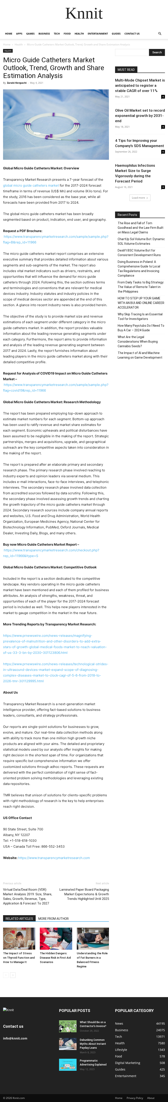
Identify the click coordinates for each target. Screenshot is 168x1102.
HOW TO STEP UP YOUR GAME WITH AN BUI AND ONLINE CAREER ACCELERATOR (141, 303)
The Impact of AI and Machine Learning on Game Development (140, 355)
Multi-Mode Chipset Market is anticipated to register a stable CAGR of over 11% (140, 85)
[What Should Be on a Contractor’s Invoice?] (68, 1026)
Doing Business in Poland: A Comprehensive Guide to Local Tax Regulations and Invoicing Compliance (139, 268)
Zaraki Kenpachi (16, 82)
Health (79, 33)
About (150, 1098)
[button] (159, 34)
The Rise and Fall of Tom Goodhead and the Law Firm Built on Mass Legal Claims (140, 227)
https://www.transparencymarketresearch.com (54, 858)
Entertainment (98, 33)
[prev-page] (6, 975)
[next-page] (13, 975)
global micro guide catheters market (31, 185)
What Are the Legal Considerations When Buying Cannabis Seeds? (138, 341)
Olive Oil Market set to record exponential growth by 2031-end (140, 115)
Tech (57, 33)
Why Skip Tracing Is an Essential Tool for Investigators (140, 316)
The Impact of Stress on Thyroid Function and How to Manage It (19, 958)
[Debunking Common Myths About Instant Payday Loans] (68, 1044)
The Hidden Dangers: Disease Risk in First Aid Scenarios (55, 958)
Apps (19, 33)
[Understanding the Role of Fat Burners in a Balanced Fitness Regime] (93, 939)
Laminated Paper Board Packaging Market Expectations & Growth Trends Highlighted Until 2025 (84, 894)
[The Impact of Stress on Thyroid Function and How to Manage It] (19, 939)
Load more (138, 198)
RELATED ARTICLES (19, 918)
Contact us (132, 33)
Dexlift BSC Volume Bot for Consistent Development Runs (139, 253)
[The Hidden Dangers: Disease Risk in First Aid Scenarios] (56, 939)
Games (30, 33)
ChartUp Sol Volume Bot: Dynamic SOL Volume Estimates (141, 241)
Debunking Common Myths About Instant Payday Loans (93, 1043)
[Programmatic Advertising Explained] (68, 1065)
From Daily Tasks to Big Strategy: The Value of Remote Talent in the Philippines (141, 287)
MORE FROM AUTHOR (53, 918)
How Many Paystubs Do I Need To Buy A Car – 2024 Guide (141, 328)
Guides (116, 33)
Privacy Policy (135, 1098)
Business (44, 33)
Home (8, 33)
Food (67, 33)
